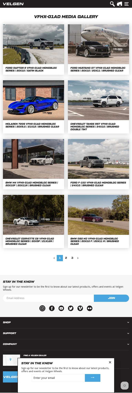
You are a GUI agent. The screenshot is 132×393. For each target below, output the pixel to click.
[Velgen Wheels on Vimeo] (80, 308)
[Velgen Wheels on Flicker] (90, 308)
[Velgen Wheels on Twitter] (71, 308)
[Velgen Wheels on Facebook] (52, 308)
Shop (7, 322)
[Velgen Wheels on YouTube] (61, 308)
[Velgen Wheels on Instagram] (42, 308)
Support (9, 333)
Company (10, 344)
